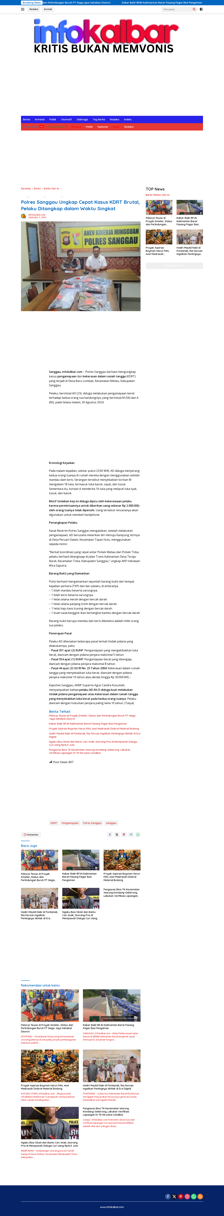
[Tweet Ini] (117, 834)
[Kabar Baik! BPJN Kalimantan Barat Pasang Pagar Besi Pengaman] (80, 860)
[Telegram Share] (131, 834)
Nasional (103, 126)
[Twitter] (174, 1197)
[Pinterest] (181, 1197)
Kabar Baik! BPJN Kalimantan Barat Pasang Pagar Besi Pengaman (123, 2)
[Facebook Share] (110, 834)
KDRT (54, 823)
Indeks (128, 119)
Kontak (48, 9)
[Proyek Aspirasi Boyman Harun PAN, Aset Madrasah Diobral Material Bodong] (122, 860)
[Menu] (23, 9)
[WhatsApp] (194, 1197)
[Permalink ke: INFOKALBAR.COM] (24, 216)
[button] (194, 9)
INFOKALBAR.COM (36, 214)
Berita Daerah (57, 126)
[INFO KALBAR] (103, 38)
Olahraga (82, 119)
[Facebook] (168, 1197)
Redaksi (34, 9)
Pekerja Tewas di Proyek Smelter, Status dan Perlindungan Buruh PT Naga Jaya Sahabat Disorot (92, 717)
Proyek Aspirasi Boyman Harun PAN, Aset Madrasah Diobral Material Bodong (94, 728)
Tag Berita (99, 119)
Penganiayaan (70, 823)
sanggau (111, 823)
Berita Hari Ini (31, 126)
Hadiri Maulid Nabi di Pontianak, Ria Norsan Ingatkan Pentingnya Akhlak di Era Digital (94, 735)
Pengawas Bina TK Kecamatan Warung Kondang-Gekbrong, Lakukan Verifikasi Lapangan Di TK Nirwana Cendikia (89, 751)
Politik (52, 119)
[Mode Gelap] (201, 9)
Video (116, 126)
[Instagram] (187, 1197)
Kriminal (39, 119)
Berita (26, 119)
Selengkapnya (173, 265)
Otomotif (66, 119)
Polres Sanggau (92, 823)
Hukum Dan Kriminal (74, 196)
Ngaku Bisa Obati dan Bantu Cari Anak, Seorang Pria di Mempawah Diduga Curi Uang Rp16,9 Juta (93, 743)
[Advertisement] (112, 89)
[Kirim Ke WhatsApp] (138, 834)
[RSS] (200, 1197)
